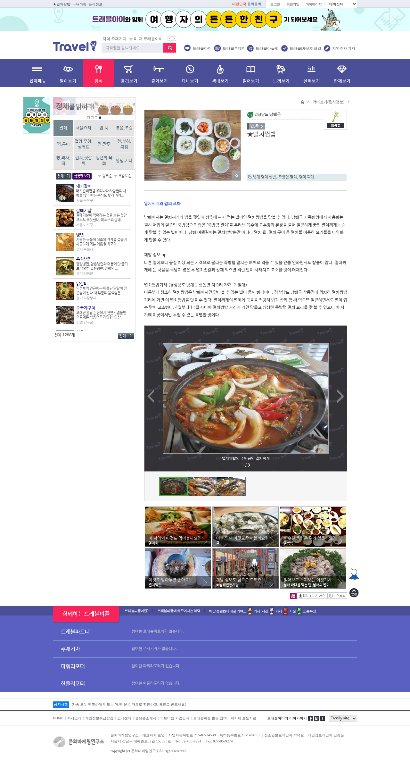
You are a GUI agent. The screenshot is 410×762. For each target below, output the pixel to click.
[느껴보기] (281, 73)
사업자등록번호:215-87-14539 (192, 735)
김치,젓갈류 (83, 160)
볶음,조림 (124, 128)
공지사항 (61, 704)
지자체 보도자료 (243, 718)
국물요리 (83, 128)
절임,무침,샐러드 (84, 144)
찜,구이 (63, 144)
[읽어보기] (250, 73)
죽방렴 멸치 (287, 177)
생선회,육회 (104, 160)
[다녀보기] (190, 73)
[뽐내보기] (220, 73)
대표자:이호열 (154, 735)
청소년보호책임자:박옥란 (284, 735)
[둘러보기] (129, 73)
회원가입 (292, 4)
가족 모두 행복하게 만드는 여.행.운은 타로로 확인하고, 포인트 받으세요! (129, 704)
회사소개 (74, 718)
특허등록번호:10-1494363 (240, 735)
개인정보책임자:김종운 (326, 735)
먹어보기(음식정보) (328, 102)
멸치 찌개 (306, 177)
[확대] (236, 175)
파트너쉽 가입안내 (174, 718)
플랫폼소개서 (145, 718)
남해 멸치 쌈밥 (264, 177)
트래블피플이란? (136, 611)
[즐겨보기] (159, 73)
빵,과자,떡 (63, 160)
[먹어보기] (98, 73)
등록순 (107, 176)
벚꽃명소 (158, 39)
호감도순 (125, 176)
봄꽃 (144, 39)
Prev (149, 471)
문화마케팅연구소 (125, 735)
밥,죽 (104, 128)
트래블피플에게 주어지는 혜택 (178, 611)
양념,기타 (124, 160)
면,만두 (104, 144)
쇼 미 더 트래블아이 (121, 39)
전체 (63, 128)
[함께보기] (342, 73)
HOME (58, 718)
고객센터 (124, 718)
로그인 (275, 4)
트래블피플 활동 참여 (210, 718)
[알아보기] (68, 73)
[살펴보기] (311, 73)
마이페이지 (314, 4)
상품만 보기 (82, 176)
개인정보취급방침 (99, 718)
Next (338, 471)
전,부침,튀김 (124, 144)
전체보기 (63, 176)
